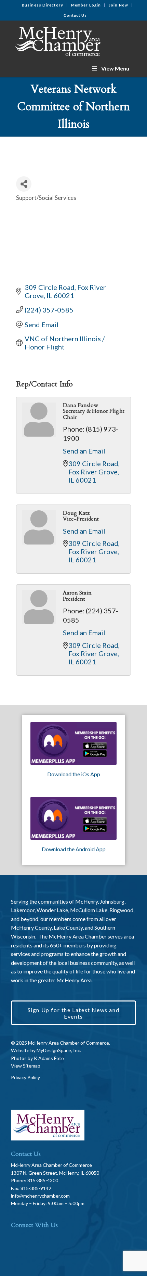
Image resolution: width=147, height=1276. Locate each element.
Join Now (118, 5)
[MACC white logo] (61, 40)
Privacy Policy (25, 1077)
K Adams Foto (49, 1058)
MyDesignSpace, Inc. (59, 1050)
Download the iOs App (73, 774)
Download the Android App (74, 849)
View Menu (115, 68)
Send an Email (84, 451)
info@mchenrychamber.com (40, 1196)
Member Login (86, 5)
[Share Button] (23, 184)
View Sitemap (25, 1066)
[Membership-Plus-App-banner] (73, 743)
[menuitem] (42, 5)
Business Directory (42, 5)
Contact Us (75, 15)
